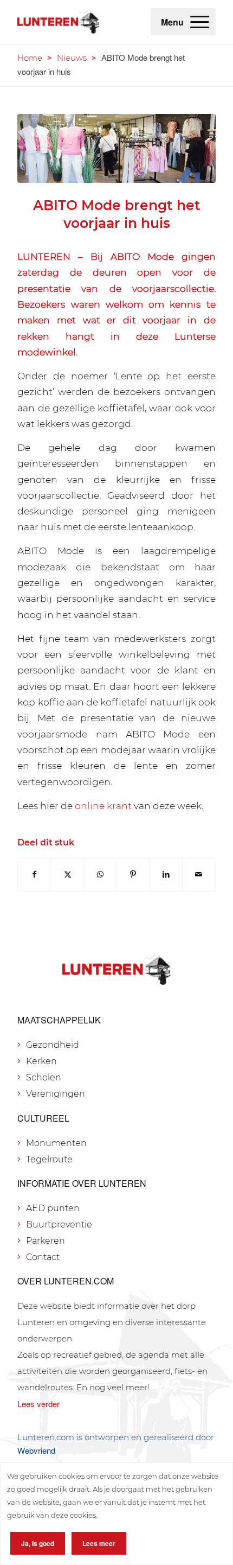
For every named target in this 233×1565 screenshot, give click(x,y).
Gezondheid (52, 1045)
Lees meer (98, 1543)
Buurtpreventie (59, 1224)
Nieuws (72, 58)
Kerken (41, 1061)
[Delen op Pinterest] (133, 874)
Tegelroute (49, 1159)
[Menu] (200, 21)
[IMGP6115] (116, 148)
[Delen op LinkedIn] (166, 874)
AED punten (53, 1208)
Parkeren (45, 1241)
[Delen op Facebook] (34, 874)
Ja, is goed (37, 1543)
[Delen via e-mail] (199, 874)
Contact (43, 1257)
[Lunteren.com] (58, 21)
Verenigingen (55, 1094)
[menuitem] (200, 21)
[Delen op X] (67, 874)
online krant (103, 805)
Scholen (43, 1077)
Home (29, 58)
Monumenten (56, 1143)
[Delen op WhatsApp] (100, 874)
